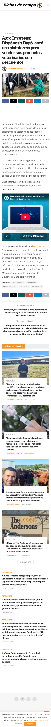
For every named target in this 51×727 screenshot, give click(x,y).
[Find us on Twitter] (22, 699)
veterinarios (37, 286)
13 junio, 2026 (27, 555)
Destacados (7, 572)
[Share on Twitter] (13, 101)
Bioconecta (38, 246)
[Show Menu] (48, 5)
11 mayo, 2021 (34, 69)
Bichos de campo (18, 69)
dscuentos (24, 286)
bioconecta (31, 283)
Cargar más (25, 562)
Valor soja (7, 650)
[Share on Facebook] (5, 101)
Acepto (30, 724)
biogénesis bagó (10, 286)
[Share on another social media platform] (45, 101)
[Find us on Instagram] (34, 699)
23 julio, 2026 (29, 453)
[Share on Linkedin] (37, 101)
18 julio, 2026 (27, 504)
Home (4, 33)
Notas (10, 33)
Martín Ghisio (14, 504)
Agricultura (11, 539)
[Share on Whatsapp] (21, 101)
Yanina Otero (14, 555)
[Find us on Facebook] (16, 699)
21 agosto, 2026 (29, 399)
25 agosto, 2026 (8, 588)
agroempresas (18, 283)
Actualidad (10, 381)
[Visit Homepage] (23, 5)
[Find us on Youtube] (28, 699)
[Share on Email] (29, 101)
